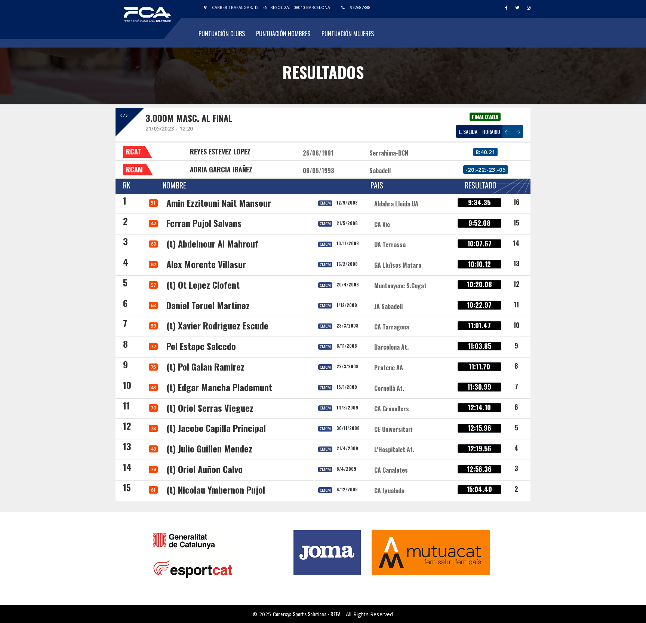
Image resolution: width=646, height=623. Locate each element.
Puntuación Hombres (283, 33)
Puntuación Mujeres (348, 33)
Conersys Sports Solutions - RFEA (307, 614)
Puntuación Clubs (222, 33)
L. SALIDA (468, 131)
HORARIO (491, 131)
